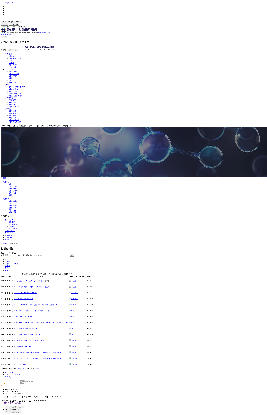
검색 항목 (4, 255)
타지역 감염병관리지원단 (13, 407)
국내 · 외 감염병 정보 (12, 412)
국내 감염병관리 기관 (12, 409)
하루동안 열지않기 (10, 27)
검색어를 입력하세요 (25, 255)
